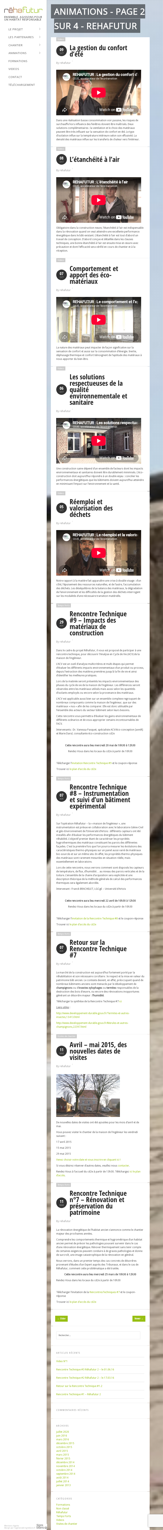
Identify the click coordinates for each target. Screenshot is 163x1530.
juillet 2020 (62, 1431)
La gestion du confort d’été (98, 51)
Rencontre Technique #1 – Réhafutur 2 (78, 1394)
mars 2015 (62, 1454)
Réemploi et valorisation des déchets (91, 508)
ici (120, 1001)
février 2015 (63, 1458)
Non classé (62, 1508)
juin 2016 (61, 1435)
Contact (15, 77)
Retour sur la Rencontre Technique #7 (98, 948)
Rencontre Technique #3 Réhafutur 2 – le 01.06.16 (85, 1369)
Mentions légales (11, 1526)
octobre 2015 (64, 1447)
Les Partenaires (21, 37)
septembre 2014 (65, 1473)
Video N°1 (62, 1361)
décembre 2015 (65, 1443)
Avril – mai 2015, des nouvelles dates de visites (98, 1051)
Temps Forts (64, 605)
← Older (61, 1318)
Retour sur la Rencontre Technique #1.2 (79, 1386)
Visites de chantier (67, 1036)
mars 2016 (62, 1439)
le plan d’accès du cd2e (83, 769)
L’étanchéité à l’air (94, 159)
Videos (13, 69)
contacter (123, 1165)
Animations (17, 53)
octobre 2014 (64, 1470)
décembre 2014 (65, 1462)
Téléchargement (21, 85)
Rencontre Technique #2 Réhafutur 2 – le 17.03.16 (85, 1377)
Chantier (15, 45)
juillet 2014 (62, 1481)
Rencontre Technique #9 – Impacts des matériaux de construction (98, 623)
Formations (18, 61)
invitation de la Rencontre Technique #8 (95, 918)
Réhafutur (62, 1512)
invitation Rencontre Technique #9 (92, 763)
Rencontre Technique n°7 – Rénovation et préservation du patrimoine (98, 1202)
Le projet (15, 29)
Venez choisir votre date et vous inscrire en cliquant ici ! (88, 1159)
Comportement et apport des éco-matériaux (94, 275)
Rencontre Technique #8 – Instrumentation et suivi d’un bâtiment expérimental (100, 796)
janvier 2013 (63, 1485)
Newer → (139, 1318)
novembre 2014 (65, 1466)
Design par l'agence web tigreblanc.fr (19, 1528)
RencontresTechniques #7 (105, 1292)
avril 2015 (62, 1450)
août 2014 (62, 1477)
